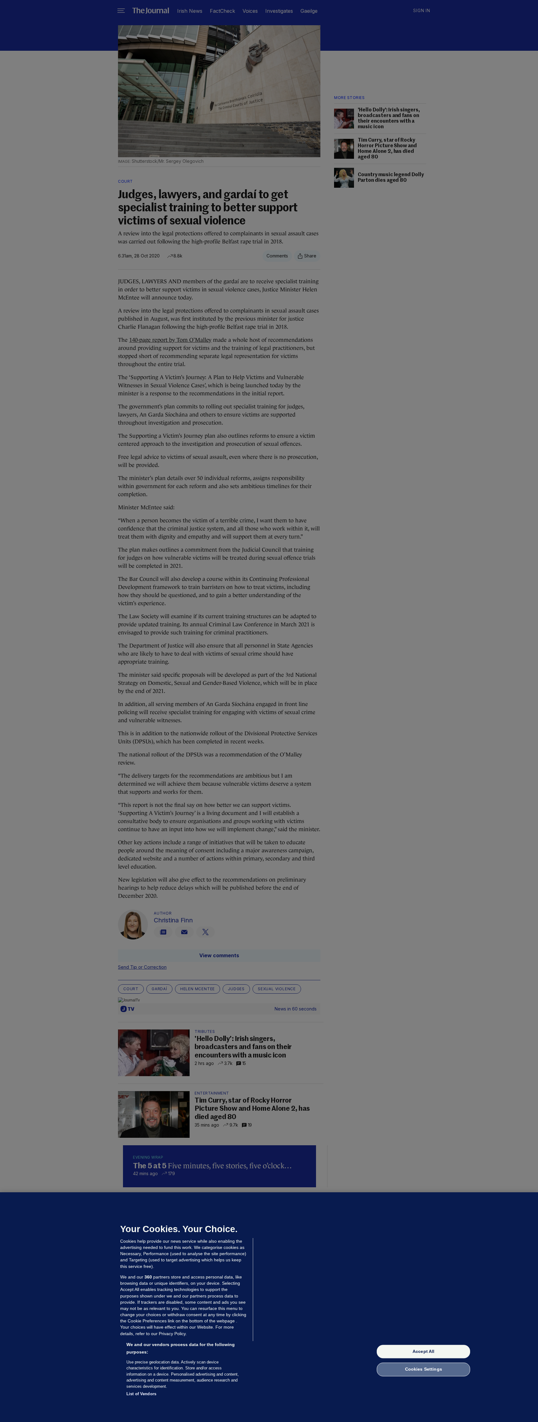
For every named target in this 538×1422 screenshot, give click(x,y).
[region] (269, 1307)
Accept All (423, 1351)
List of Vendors (141, 1393)
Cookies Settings (423, 1369)
